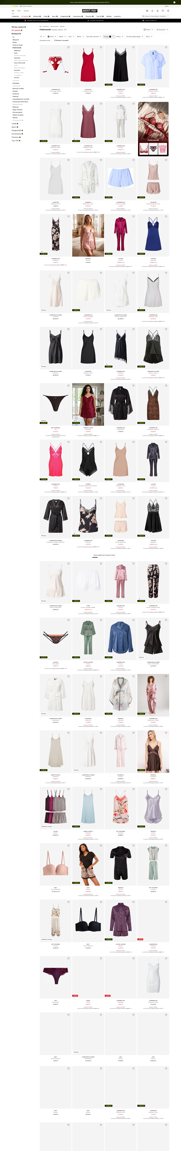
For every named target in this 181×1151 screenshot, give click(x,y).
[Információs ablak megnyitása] (174, 2)
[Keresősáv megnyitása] (143, 16)
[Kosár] (168, 11)
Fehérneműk (54, 26)
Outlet (16, 6)
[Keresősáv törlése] (168, 16)
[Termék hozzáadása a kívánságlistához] (68, 47)
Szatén (62, 26)
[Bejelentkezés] (152, 11)
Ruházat (46, 26)
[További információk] (55, 96)
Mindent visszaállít (62, 40)
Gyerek (26, 11)
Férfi (19, 11)
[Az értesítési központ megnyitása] (157, 10)
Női (13, 11)
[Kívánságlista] (163, 11)
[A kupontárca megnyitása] (147, 11)
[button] (148, 29)
